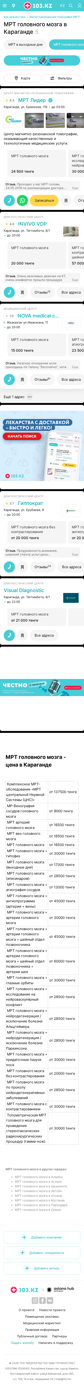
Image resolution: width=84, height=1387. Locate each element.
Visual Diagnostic (24, 590)
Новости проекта (52, 1310)
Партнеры (59, 1336)
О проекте (27, 1310)
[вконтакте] (50, 1300)
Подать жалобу (22, 1343)
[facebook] (42, 1300)
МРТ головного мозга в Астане (38, 1181)
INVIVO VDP (32, 224)
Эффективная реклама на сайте (28, 483)
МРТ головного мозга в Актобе (38, 1191)
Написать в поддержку (55, 1343)
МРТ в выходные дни (25, 44)
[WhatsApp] (22, 200)
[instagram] (35, 1300)
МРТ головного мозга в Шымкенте (41, 1186)
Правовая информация (42, 1329)
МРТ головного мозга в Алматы (39, 1177)
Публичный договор (32, 1336)
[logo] (38, 5)
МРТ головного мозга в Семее (38, 1210)
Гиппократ (30, 503)
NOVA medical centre (38, 316)
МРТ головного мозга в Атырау (38, 1195)
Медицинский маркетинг (42, 1323)
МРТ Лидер (32, 100)
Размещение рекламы (42, 1316)
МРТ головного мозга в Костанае (40, 1200)
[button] (61, 78)
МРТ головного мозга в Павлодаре (41, 1205)
